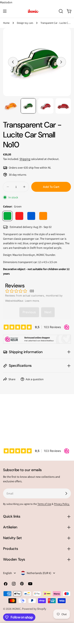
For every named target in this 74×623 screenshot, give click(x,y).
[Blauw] (31, 216)
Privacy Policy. (62, 504)
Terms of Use (44, 504)
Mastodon (6, 2)
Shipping (25, 159)
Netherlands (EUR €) (39, 573)
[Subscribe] (66, 493)
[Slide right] (61, 62)
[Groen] (7, 216)
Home (6, 23)
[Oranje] (43, 216)
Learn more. (32, 300)
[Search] (61, 11)
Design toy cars (25, 23)
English (7, 573)
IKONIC (16, 609)
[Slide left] (13, 62)
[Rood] (19, 216)
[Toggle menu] (5, 11)
